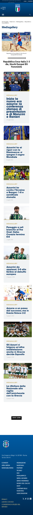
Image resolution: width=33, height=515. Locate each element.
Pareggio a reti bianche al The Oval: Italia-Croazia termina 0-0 (15, 232)
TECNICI (19, 470)
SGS (18, 473)
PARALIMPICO (21, 476)
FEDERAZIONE (21, 463)
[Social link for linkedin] (30, 504)
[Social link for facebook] (25, 504)
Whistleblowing (5, 0)
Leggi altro (16, 418)
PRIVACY (4, 499)
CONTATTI (5, 463)
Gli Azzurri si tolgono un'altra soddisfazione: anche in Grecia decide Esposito (15, 350)
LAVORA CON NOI (8, 502)
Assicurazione (11, 2)
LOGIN (25, 1)
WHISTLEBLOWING (7, 468)
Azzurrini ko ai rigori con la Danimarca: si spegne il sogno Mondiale (15, 152)
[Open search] (30, 14)
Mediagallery (19, 21)
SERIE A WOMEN (22, 478)
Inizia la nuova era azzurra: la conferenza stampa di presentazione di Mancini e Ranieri (16, 108)
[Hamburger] (3, 15)
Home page (5, 21)
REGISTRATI (30, 1)
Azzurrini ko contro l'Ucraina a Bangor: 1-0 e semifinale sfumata (15, 192)
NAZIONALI (20, 465)
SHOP (18, 486)
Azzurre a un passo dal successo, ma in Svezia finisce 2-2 (17, 310)
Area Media (12, 0)
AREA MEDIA (6, 465)
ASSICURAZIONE (22, 493)
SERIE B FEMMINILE (23, 481)
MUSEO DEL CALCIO (23, 483)
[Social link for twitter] (23, 504)
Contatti (18, 0)
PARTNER (19, 468)
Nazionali (12, 21)
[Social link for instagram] (28, 504)
